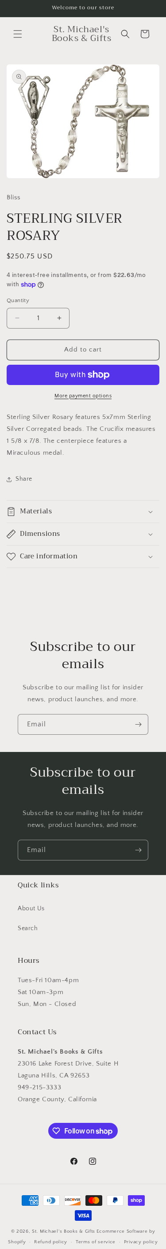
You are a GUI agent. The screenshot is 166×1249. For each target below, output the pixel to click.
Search (28, 928)
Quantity (18, 300)
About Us (31, 908)
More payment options (83, 396)
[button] (17, 34)
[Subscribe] (138, 724)
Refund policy (50, 1242)
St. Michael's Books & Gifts (63, 1231)
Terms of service (96, 1242)
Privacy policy (141, 1242)
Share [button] (23, 478)
